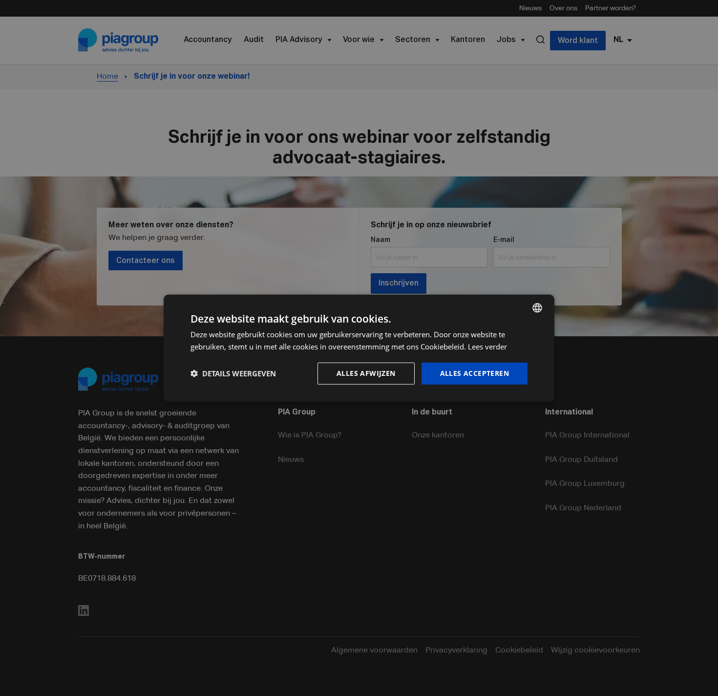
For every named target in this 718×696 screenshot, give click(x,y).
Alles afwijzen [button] (366, 373)
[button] (233, 373)
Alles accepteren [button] (474, 373)
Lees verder (487, 346)
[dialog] (359, 348)
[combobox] (537, 308)
